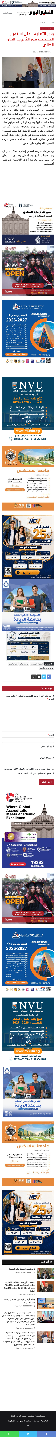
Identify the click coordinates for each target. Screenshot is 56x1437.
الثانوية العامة (24, 664)
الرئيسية (49, 22)
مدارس (43, 28)
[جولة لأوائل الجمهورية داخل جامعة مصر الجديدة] (45, 1303)
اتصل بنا (11, 1421)
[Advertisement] (28, 1378)
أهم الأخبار (42, 22)
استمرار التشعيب (37, 664)
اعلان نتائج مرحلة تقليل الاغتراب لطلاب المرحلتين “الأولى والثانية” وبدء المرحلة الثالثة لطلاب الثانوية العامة (19, 1287)
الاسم (51, 735)
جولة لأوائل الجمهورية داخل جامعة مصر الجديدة (19, 1301)
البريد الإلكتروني (46, 746)
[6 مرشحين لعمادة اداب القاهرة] (45, 1273)
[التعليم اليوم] (35, 12)
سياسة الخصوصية (24, 1421)
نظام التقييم (13, 664)
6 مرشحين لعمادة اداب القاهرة (22, 1269)
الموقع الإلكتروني (47, 757)
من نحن (36, 1421)
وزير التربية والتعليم (46, 668)
